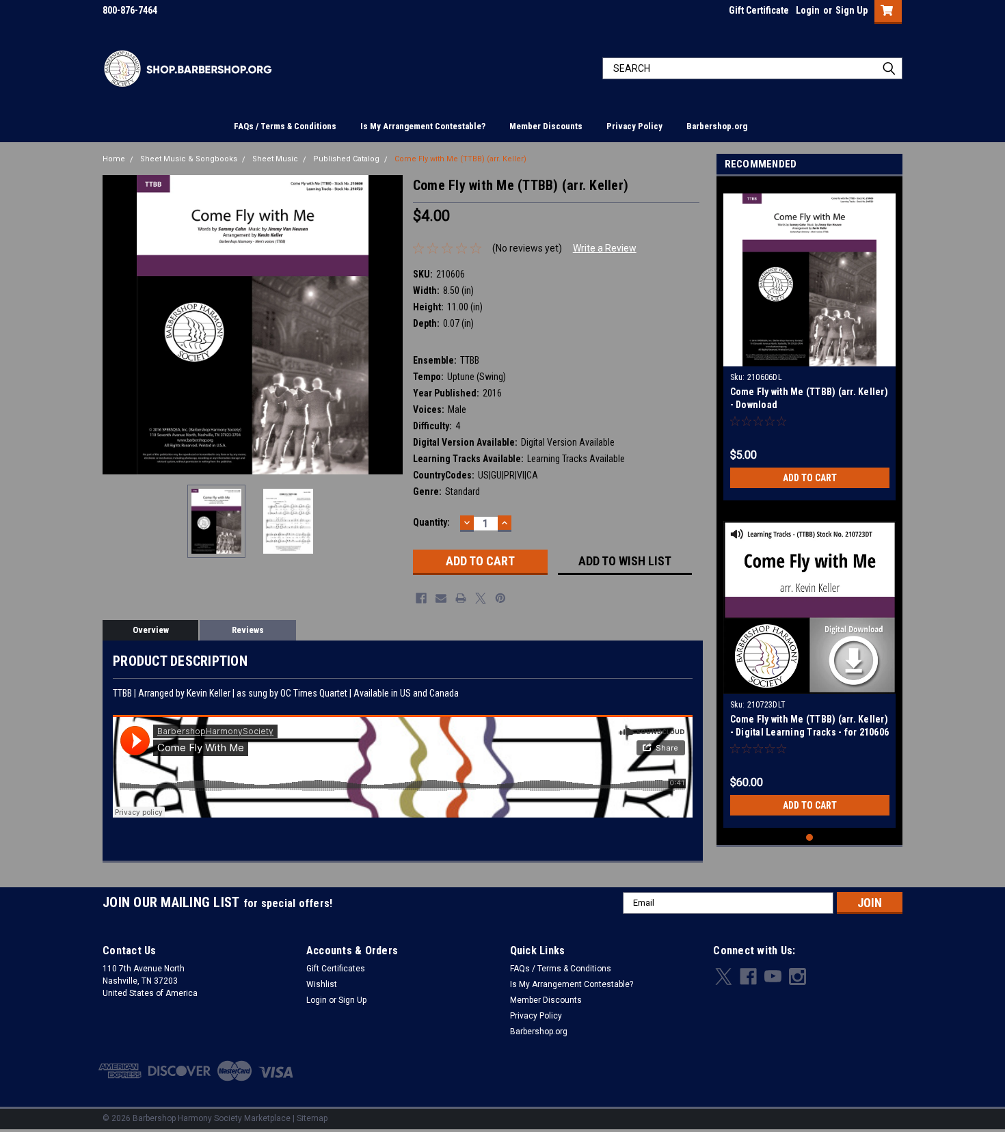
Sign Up (851, 10)
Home (114, 158)
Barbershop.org (716, 126)
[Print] (460, 598)
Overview (151, 630)
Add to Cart (810, 477)
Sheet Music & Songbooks (188, 158)
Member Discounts (545, 126)
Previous (116, 324)
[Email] (441, 598)
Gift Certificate (759, 10)
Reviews (248, 630)
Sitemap (312, 1118)
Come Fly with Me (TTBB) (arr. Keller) (460, 158)
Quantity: (431, 522)
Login (808, 10)
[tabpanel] (809, 341)
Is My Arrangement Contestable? (422, 126)
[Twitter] (480, 598)
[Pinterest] (500, 598)
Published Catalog (346, 158)
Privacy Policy (634, 126)
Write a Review (604, 248)
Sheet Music (275, 158)
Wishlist (321, 984)
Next (389, 324)
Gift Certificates (335, 968)
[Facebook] (421, 598)
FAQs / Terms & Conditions (285, 126)
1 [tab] (810, 837)
